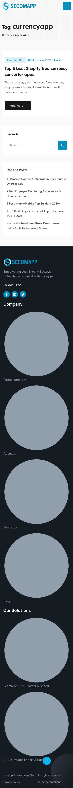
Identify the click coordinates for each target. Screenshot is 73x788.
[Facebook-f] (6, 294)
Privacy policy (11, 782)
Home (6, 35)
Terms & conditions (49, 782)
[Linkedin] (15, 294)
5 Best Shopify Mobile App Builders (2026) (33, 203)
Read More (16, 105)
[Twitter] (23, 294)
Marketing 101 (15, 60)
